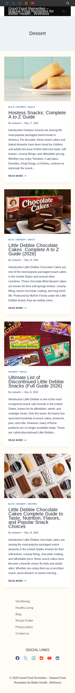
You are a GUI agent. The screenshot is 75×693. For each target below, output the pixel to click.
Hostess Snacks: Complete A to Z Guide (37, 115)
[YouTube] (32, 3)
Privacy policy (24, 627)
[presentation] (37, 79)
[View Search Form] (68, 3)
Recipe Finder (24, 620)
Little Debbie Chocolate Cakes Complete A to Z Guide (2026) (33, 249)
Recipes (32, 504)
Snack (31, 107)
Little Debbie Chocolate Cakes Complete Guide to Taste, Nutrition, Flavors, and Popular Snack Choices (35, 518)
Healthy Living (24, 607)
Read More (17, 176)
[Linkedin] (58, 658)
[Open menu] (63, 11)
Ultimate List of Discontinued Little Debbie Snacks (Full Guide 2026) (36, 382)
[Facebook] (7, 3)
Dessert (21, 107)
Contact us (22, 633)
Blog (11, 107)
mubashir (16, 123)
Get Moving (23, 601)
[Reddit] (26, 3)
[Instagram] (20, 3)
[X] (13, 3)
